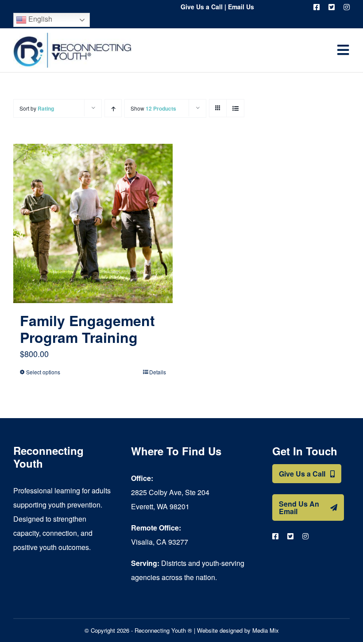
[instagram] (347, 7)
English (39, 19)
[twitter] (331, 7)
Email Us (241, 6)
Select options (43, 372)
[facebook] (316, 7)
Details (157, 372)
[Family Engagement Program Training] (93, 223)
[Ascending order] (113, 108)
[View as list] (235, 108)
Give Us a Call (202, 6)
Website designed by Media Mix (238, 630)
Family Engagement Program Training (87, 328)
